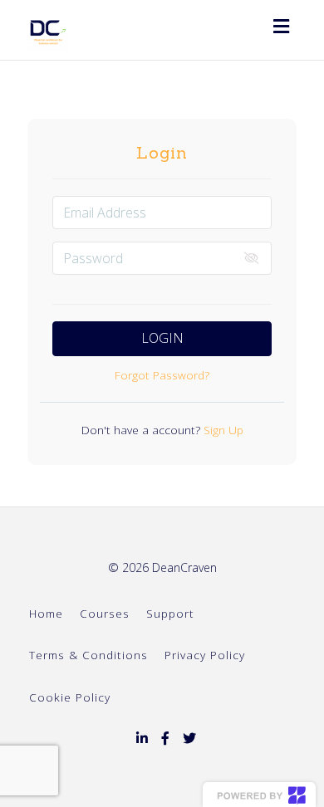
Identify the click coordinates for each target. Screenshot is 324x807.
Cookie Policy (69, 697)
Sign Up (221, 430)
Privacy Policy (204, 655)
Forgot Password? (162, 375)
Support (170, 613)
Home (46, 613)
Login (162, 338)
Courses (105, 613)
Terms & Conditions (88, 655)
